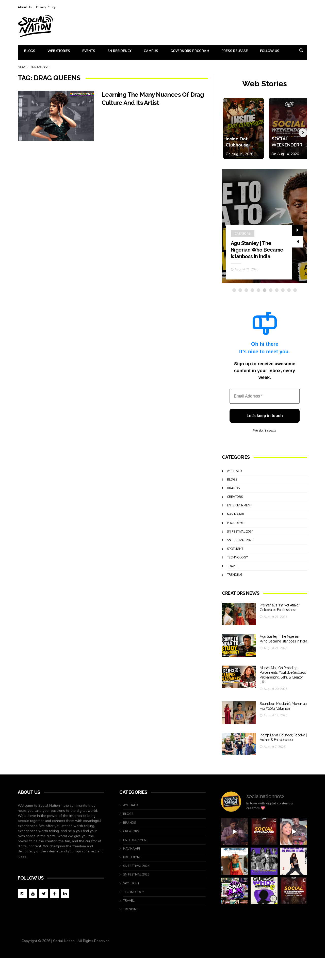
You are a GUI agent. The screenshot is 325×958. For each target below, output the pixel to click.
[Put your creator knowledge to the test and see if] (264, 890)
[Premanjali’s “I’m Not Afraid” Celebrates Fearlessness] (239, 614)
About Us (25, 7)
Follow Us (269, 51)
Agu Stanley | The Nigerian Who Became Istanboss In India (257, 249)
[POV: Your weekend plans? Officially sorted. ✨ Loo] (264, 831)
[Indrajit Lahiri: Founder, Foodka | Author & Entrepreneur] (239, 744)
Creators (243, 234)
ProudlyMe (236, 523)
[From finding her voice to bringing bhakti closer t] (234, 861)
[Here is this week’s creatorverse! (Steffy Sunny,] (264, 861)
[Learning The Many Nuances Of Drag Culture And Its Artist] (56, 116)
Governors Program (189, 51)
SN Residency (119, 51)
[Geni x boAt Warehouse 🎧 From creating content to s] (293, 861)
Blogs (29, 51)
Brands (233, 488)
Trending (234, 575)
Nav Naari (235, 514)
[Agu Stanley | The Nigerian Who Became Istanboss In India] (239, 645)
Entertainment (239, 505)
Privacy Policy (45, 7)
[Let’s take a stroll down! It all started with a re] (234, 890)
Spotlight (235, 549)
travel (232, 566)
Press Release (234, 51)
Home (22, 67)
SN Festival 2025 (240, 540)
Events (88, 51)
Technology (237, 557)
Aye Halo (234, 471)
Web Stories (58, 51)
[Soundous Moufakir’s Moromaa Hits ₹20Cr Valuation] (239, 712)
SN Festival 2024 (240, 532)
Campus (151, 51)
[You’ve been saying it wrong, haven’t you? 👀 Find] (293, 831)
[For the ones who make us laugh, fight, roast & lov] (234, 831)
